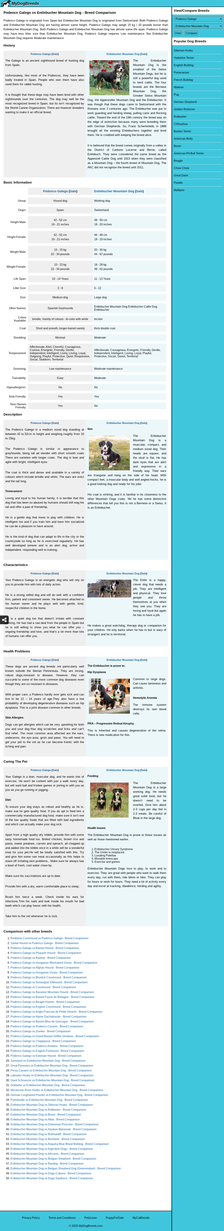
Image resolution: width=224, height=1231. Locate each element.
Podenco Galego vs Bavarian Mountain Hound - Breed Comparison (52, 992)
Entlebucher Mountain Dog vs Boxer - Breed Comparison (45, 1114)
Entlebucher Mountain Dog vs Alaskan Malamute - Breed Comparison (53, 1129)
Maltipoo (179, 190)
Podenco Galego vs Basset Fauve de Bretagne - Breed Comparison (52, 997)
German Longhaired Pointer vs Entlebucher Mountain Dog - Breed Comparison (59, 1094)
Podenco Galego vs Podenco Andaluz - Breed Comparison (46, 1045)
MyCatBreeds (140, 1217)
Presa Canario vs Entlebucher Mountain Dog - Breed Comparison (51, 1070)
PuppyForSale (115, 1217)
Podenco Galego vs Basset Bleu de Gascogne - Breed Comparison (52, 1021)
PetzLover (90, 1217)
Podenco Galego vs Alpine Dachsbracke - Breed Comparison (48, 1016)
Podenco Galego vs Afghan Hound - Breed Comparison (44, 967)
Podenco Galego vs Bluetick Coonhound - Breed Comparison (48, 977)
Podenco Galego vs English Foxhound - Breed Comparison (47, 1050)
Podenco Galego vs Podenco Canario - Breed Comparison (46, 1026)
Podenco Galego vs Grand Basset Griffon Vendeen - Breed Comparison (54, 1036)
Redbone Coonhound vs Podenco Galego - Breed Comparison (49, 938)
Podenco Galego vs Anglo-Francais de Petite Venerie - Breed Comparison (56, 1011)
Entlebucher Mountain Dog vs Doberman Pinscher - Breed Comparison (54, 1124)
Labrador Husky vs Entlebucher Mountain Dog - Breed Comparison (51, 1075)
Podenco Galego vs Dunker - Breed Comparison (40, 1031)
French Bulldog (183, 79)
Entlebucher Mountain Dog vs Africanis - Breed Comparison (47, 1153)
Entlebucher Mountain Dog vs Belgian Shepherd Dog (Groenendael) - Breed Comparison (65, 1168)
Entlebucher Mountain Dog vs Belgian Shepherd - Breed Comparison (53, 1158)
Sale (55, 53)
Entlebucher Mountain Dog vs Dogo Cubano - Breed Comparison (50, 1173)
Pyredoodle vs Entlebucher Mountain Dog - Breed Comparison (49, 1099)
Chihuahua (181, 123)
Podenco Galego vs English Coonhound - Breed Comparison (48, 1006)
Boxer (177, 146)
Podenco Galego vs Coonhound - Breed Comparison (43, 987)
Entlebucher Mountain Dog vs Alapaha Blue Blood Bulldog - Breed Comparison (59, 1143)
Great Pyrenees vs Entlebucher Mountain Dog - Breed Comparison (51, 1065)
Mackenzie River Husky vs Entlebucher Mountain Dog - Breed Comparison (56, 1090)
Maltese (179, 87)
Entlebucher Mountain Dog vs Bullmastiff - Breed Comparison (48, 1134)
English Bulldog (184, 65)
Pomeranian (181, 72)
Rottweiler (180, 116)
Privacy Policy (31, 1217)
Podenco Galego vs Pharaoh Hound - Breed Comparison (45, 952)
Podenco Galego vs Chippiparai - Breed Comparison (43, 1041)
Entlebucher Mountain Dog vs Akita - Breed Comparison (45, 1119)
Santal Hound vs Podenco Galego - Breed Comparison (44, 943)
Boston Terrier (182, 131)
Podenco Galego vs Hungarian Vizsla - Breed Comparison (46, 972)
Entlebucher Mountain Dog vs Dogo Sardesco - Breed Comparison (51, 1178)
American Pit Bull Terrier (189, 153)
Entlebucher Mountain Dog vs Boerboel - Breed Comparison (47, 1139)
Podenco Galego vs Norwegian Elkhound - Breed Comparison (49, 982)
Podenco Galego (41, 53)
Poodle (178, 182)
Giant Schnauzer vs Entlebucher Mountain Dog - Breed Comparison (52, 1080)
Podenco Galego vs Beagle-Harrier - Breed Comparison (45, 1001)
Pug (176, 94)
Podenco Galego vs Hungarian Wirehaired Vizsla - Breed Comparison (53, 962)
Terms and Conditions (62, 1217)
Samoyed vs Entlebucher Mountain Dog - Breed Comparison (48, 1060)
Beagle (178, 160)
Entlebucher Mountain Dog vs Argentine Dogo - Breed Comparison (51, 1148)
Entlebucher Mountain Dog (123, 53)
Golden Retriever (184, 109)
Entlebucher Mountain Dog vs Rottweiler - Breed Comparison (48, 1109)
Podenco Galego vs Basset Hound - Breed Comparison (44, 948)
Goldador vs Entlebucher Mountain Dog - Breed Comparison (47, 1085)
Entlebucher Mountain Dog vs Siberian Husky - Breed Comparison (51, 1104)
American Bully (183, 138)
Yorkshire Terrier (184, 57)
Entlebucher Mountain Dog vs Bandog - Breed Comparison (46, 1163)
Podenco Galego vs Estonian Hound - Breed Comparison (46, 1055)
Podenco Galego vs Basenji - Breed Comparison (40, 957)
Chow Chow (181, 168)
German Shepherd (185, 101)
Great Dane (181, 175)
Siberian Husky (183, 50)
